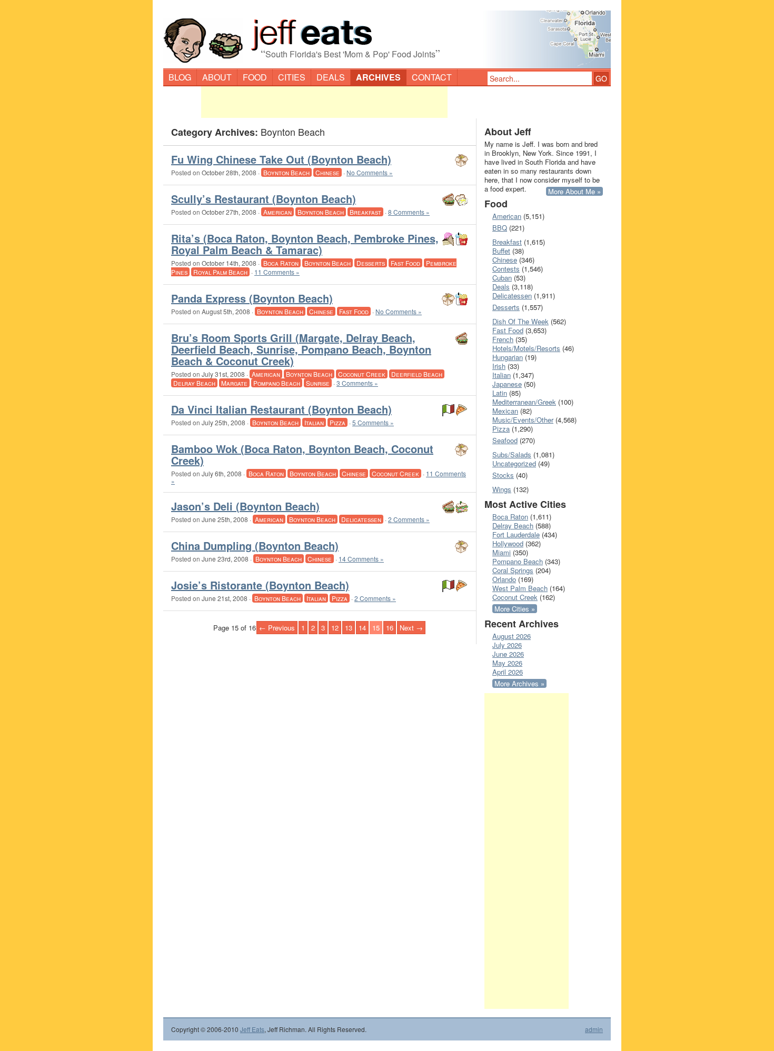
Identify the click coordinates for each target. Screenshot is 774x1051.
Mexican (505, 411)
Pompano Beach (276, 382)
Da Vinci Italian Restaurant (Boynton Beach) (281, 409)
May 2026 (507, 663)
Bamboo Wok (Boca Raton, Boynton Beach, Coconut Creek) (302, 454)
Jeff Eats (252, 1029)
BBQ (499, 228)
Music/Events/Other (522, 420)
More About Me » (574, 191)
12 (335, 628)
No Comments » (369, 172)
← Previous (277, 628)
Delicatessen (361, 519)
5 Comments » (373, 422)
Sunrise (318, 382)
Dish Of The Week (520, 321)
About (217, 77)
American (277, 211)
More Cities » (514, 608)
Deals (330, 77)
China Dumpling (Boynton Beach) (255, 545)
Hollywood (507, 543)
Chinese (327, 172)
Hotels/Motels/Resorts (526, 348)
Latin (499, 393)
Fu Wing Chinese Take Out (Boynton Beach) (281, 159)
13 (348, 628)
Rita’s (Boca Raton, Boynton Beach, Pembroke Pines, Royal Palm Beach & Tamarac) (305, 244)
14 (362, 628)
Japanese (507, 384)
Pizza (337, 422)
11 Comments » (277, 271)
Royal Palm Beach (220, 271)
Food (255, 77)
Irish (498, 366)
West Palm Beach (520, 588)
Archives (378, 77)
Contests (506, 269)
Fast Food (405, 262)
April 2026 (507, 672)
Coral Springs (512, 570)
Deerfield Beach (416, 373)
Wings (501, 489)
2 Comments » (409, 519)
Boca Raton (281, 262)
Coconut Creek (361, 373)
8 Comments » (409, 211)
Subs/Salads (511, 454)
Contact (432, 77)
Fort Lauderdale (516, 534)
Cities (291, 77)
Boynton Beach (286, 172)
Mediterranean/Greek (524, 402)
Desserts (370, 262)
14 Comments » (361, 558)
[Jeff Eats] (387, 34)
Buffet (501, 251)
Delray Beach (194, 382)
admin (594, 1029)
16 (389, 628)
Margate (234, 382)
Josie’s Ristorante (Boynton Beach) (260, 585)
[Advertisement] (324, 102)
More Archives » (519, 683)
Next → (411, 628)
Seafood (505, 440)
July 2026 (507, 645)
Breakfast (365, 211)
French (502, 339)
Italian (314, 422)
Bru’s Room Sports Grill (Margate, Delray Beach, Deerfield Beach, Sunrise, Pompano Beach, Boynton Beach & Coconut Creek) (301, 349)
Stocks (503, 475)
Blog (179, 77)
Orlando (504, 579)
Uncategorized (514, 463)
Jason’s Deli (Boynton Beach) (245, 506)
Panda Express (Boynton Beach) (252, 298)
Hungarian (507, 357)
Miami (501, 552)
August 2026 (511, 636)
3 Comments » (357, 382)
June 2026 (508, 654)
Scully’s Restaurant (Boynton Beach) (263, 198)
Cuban (502, 278)
